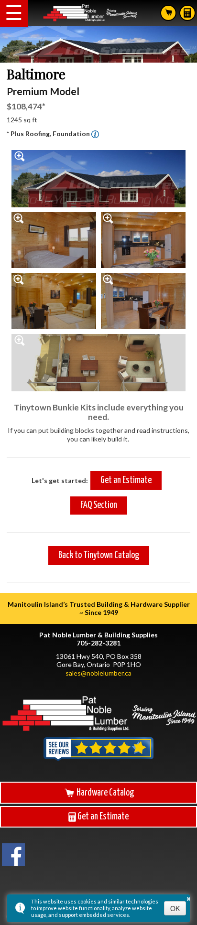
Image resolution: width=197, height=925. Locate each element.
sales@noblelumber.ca (98, 673)
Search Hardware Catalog (168, 13)
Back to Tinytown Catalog (98, 555)
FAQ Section (98, 505)
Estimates (187, 13)
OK (175, 908)
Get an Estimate (126, 480)
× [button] (189, 897)
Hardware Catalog (104, 792)
